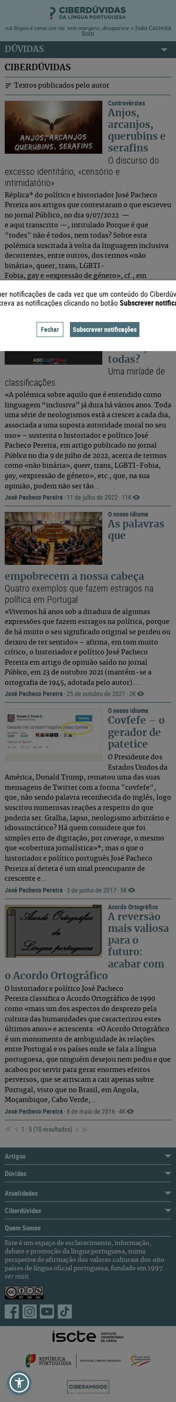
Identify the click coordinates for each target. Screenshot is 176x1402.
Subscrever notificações (105, 329)
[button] (19, 1383)
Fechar (50, 329)
